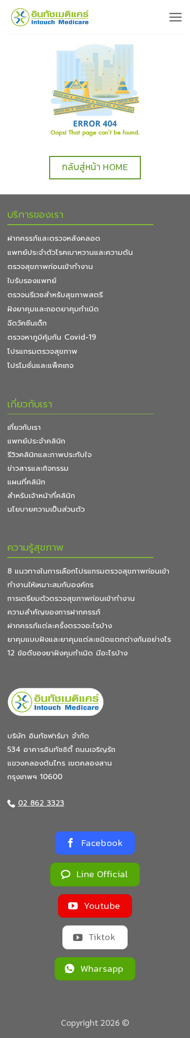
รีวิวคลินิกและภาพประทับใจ (49, 454)
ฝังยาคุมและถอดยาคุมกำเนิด (53, 309)
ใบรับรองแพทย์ (32, 280)
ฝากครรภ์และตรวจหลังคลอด (53, 238)
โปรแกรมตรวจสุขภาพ (42, 351)
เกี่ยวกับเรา (24, 427)
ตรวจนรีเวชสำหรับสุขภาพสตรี (55, 294)
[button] (175, 17)
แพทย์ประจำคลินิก (36, 441)
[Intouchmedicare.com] (50, 17)
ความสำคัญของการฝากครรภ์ (53, 612)
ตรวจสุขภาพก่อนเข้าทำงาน (50, 266)
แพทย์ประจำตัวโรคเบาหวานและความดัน (70, 252)
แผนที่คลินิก (26, 482)
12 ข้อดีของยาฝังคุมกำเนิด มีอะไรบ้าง (67, 653)
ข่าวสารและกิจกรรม (38, 468)
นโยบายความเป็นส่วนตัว (46, 509)
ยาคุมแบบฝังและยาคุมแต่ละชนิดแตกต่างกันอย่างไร (89, 639)
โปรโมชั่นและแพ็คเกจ (40, 365)
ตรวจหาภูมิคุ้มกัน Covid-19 (51, 337)
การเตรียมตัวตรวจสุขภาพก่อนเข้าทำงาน (71, 598)
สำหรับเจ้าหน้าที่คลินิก (41, 495)
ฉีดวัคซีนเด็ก (27, 323)
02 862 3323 (41, 803)
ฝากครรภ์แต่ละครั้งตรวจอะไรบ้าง (59, 625)
